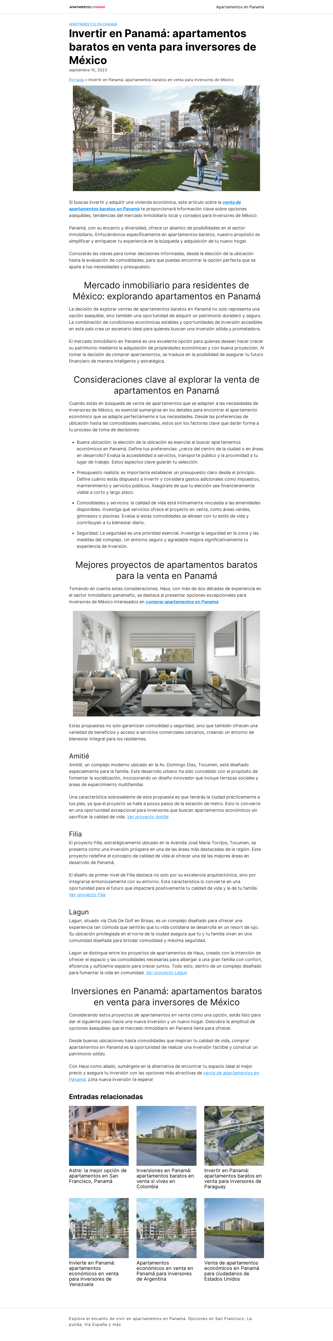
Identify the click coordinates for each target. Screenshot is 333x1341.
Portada (76, 79)
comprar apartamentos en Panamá (182, 601)
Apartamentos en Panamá (240, 6)
